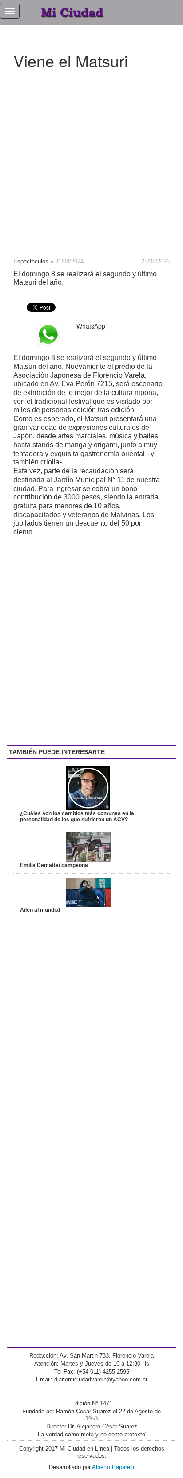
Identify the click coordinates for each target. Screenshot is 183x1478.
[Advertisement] (91, 161)
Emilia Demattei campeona (54, 865)
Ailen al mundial (40, 910)
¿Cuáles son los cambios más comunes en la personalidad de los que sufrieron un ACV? (77, 816)
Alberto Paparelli (113, 1467)
